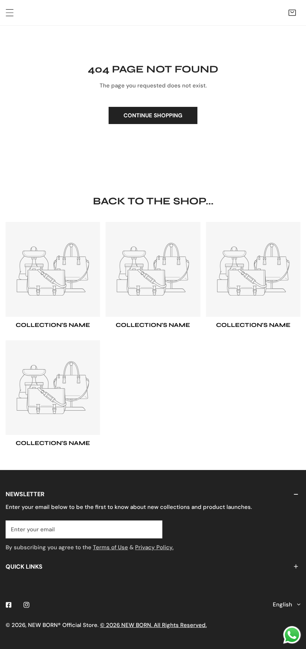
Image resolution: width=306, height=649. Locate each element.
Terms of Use (110, 547)
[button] (292, 12)
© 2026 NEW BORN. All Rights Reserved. (153, 625)
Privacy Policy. (154, 547)
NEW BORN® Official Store (62, 625)
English (282, 604)
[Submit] (153, 529)
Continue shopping (153, 115)
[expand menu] (9, 12)
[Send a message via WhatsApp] (292, 635)
